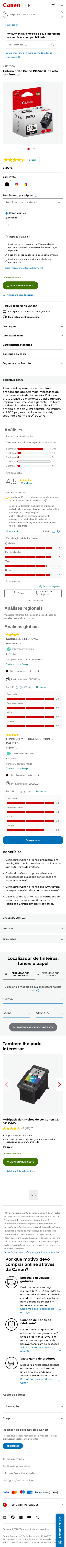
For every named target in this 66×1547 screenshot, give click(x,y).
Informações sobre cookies (19, 1473)
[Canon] (11, 5)
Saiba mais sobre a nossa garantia (35, 1349)
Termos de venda (13, 1459)
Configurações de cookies (18, 1480)
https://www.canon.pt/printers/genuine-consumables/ (31, 1252)
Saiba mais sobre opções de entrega (37, 1310)
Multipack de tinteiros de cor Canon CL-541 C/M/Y (31, 1121)
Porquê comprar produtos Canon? (36, 1381)
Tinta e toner (11, 24)
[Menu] (62, 5)
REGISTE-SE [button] (13, 1446)
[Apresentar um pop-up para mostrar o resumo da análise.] (32, 1129)
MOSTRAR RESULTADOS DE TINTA (35, 1027)
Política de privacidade (17, 1466)
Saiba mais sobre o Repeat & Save (22, 268)
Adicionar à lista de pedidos (21, 295)
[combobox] (33, 14)
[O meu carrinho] (53, 5)
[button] (19, 57)
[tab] (19, 974)
